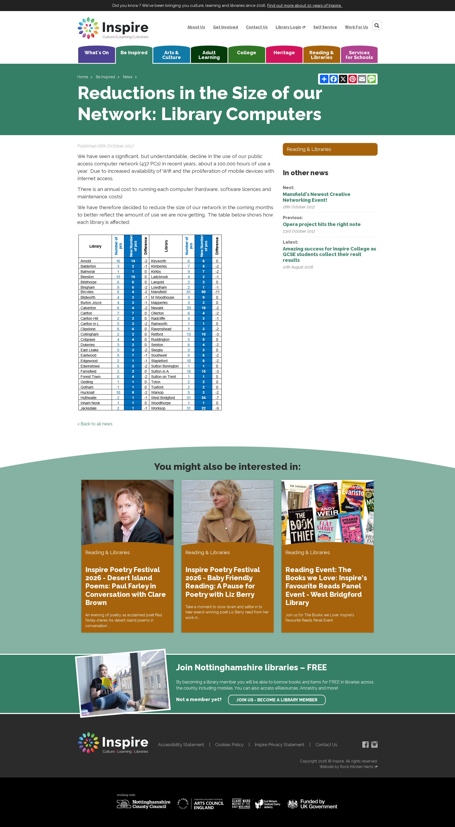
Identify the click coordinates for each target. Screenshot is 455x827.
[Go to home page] (113, 28)
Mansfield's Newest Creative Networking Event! (316, 197)
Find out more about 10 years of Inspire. (305, 5)
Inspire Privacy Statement (279, 744)
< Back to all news (94, 423)
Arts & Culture (171, 55)
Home (82, 77)
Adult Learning (209, 55)
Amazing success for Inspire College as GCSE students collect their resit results (329, 254)
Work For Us (356, 27)
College (246, 52)
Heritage (284, 52)
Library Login (288, 27)
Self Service (325, 27)
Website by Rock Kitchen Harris (346, 767)
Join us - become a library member (276, 699)
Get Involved (225, 27)
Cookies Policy (229, 744)
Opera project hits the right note (322, 224)
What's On (97, 52)
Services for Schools (359, 55)
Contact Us (257, 27)
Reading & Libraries (321, 55)
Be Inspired (134, 52)
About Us (196, 27)
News (127, 77)
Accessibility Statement (181, 744)
